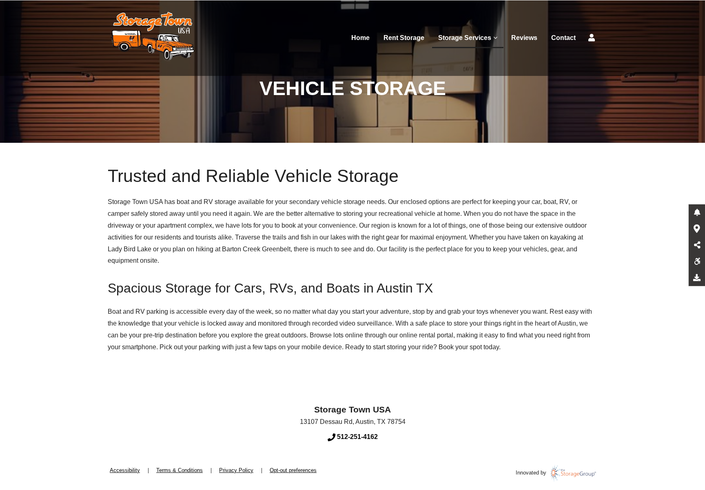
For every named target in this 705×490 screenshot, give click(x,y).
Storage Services (464, 37)
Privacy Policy (236, 470)
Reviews (524, 37)
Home (360, 37)
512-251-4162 (356, 436)
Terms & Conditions (179, 470)
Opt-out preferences (293, 470)
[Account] (592, 38)
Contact (563, 37)
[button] (697, 212)
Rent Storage (404, 37)
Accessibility (125, 470)
